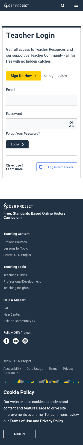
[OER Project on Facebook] (6, 341)
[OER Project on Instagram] (25, 341)
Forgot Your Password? (23, 133)
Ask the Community (17, 321)
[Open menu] (76, 5)
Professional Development (22, 281)
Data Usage (35, 368)
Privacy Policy (51, 421)
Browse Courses (15, 242)
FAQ (6, 308)
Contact (9, 373)
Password (14, 113)
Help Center (11, 314)
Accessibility (12, 368)
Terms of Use (21, 421)
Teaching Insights (16, 288)
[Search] (60, 5)
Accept (20, 434)
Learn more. (15, 169)
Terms (53, 368)
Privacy (68, 368)
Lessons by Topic (15, 248)
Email (10, 90)
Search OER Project (17, 255)
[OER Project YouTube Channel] (16, 341)
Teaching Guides (15, 275)
